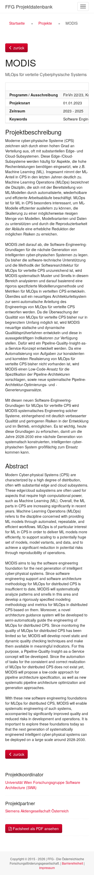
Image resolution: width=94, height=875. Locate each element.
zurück (18, 47)
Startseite (17, 23)
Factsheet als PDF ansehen (35, 828)
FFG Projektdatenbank (28, 6)
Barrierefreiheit (72, 863)
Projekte (45, 23)
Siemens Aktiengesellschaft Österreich (37, 810)
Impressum (47, 867)
